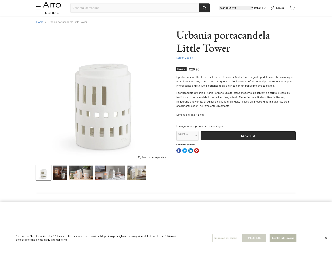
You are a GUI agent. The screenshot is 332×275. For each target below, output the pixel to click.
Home (39, 22)
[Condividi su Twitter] (184, 150)
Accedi (280, 8)
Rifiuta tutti (254, 238)
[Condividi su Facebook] (178, 150)
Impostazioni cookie (225, 238)
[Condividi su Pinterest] (196, 150)
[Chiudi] (326, 238)
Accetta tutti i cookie (283, 238)
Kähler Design (184, 58)
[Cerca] (204, 7)
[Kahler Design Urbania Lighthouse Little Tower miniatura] (43, 172)
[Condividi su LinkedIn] (190, 150)
